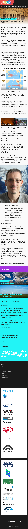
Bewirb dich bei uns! (5, 327)
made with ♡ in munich (14, 526)
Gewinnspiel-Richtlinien (6, 371)
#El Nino (3, 263)
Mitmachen (4, 379)
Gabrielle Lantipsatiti (10, 27)
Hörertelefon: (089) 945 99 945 (8, 521)
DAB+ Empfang (5, 375)
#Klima (6, 263)
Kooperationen (5, 377)
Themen (3, 366)
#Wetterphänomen (13, 263)
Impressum (15, 520)
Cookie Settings (20, 521)
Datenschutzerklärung (6, 520)
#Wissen (22, 263)
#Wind (18, 263)
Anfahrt (3, 382)
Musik (3, 369)
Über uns (3, 373)
